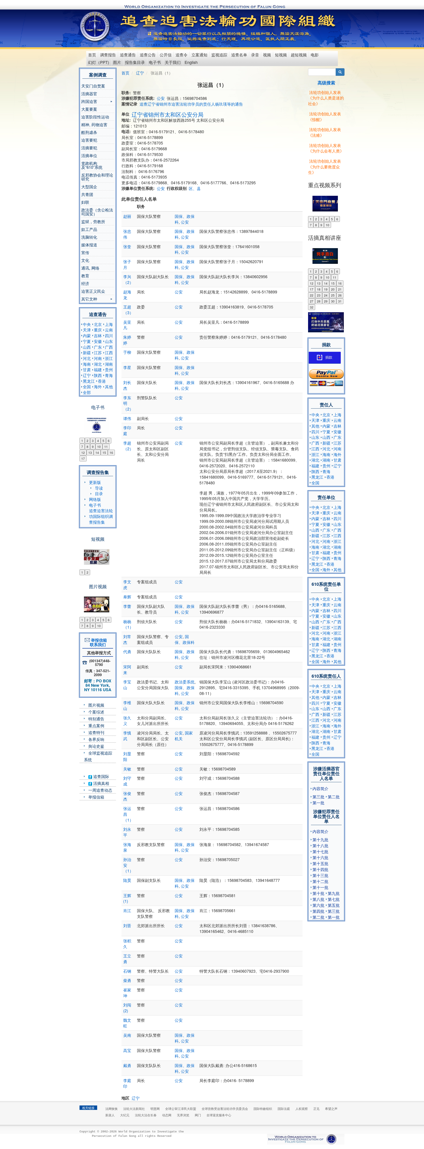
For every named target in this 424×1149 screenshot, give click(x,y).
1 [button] (82, 440)
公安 (161, 98)
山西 (87, 347)
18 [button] (318, 289)
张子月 (127, 264)
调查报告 (108, 54)
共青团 (87, 194)
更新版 (95, 482)
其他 (109, 386)
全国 (87, 386)
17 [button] (83, 458)
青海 (109, 375)
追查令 (181, 54)
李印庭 (127, 430)
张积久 (127, 943)
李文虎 (127, 584)
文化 (85, 260)
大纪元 (124, 1115)
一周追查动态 (100, 790)
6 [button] (109, 440)
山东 (109, 341)
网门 (198, 1115)
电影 (315, 54)
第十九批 (320, 839)
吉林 (98, 335)
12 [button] (83, 452)
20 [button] (333, 289)
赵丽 (127, 216)
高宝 (127, 1050)
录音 (255, 54)
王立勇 (127, 958)
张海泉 (127, 847)
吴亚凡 (127, 325)
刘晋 (127, 925)
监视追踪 (219, 54)
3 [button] (93, 440)
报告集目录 (135, 62)
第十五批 (320, 863)
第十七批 (320, 851)
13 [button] (90, 452)
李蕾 (127, 606)
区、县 (195, 188)
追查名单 (239, 54)
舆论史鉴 (96, 746)
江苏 (98, 352)
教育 (85, 275)
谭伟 (127, 418)
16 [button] (111, 452)
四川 (109, 335)
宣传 (85, 252)
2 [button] (87, 440)
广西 (109, 347)
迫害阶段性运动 (95, 117)
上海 (109, 324)
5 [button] (103, 440)
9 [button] (93, 446)
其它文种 (89, 299)
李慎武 (127, 735)
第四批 (318, 911)
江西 (109, 352)
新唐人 (110, 1115)
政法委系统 (185, 682)
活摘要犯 (89, 147)
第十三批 (320, 875)
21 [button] (340, 289)
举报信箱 (96, 797)
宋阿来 (127, 669)
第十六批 (320, 857)
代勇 (127, 651)
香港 (102, 381)
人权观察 (301, 1108)
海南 (87, 364)
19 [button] (325, 289)
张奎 (127, 246)
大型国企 (89, 186)
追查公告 (148, 54)
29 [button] (325, 301)
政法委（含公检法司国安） (97, 212)
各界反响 (96, 739)
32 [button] (311, 307)
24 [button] (325, 295)
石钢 (127, 971)
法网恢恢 (111, 1108)
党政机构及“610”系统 (91, 165)
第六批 (318, 905)
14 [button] (97, 452)
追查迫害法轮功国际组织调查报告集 (101, 516)
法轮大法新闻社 (134, 1108)
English (191, 62)
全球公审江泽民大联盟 (180, 1108)
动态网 (166, 1115)
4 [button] (98, 440)
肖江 (127, 910)
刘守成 (127, 781)
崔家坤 (127, 992)
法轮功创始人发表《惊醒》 (324, 116)
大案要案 (89, 109)
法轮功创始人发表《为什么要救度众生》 (324, 166)
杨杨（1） (128, 624)
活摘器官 (89, 93)
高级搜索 (326, 82)
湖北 (98, 364)
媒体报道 (89, 244)
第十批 (318, 893)
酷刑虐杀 (89, 132)
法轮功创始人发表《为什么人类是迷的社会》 (326, 97)
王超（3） (128, 309)
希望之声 (331, 1108)
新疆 (87, 352)
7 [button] (82, 446)
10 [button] (99, 446)
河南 (98, 358)
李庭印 (127, 1083)
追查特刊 (96, 732)
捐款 (328, 357)
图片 (117, 62)
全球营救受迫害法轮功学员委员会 (225, 1108)
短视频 (281, 54)
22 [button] (311, 295)
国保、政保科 (185, 639)
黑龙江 (89, 381)
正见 (316, 1108)
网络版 (95, 499)
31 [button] (340, 301)
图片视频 (96, 705)
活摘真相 (100, 783)
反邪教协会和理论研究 (97, 177)
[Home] (95, 26)
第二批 (334, 796)
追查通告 (128, 54)
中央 (87, 324)
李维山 (127, 705)
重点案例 (96, 725)
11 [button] (106, 446)
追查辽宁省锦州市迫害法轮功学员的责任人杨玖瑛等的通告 (191, 104)
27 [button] (311, 301)
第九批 (334, 893)
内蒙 (87, 335)
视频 (267, 54)
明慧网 (155, 1108)
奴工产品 (89, 229)
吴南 (127, 1035)
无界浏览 (183, 1115)
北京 (98, 324)
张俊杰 (127, 796)
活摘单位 (89, 155)
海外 (98, 386)
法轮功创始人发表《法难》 (324, 132)
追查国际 (100, 776)
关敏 (127, 769)
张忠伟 (127, 234)
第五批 (334, 905)
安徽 (98, 341)
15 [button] (104, 452)
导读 (99, 488)
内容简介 (320, 788)
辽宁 (87, 375)
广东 (98, 347)
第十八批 (320, 845)
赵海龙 (127, 294)
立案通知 (199, 54)
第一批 (318, 802)
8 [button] (87, 446)
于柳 (127, 352)
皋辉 (127, 596)
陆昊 (127, 880)
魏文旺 (127, 1023)
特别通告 (96, 718)
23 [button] (318, 295)
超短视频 (299, 54)
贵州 (109, 369)
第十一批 (320, 887)
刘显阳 (127, 756)
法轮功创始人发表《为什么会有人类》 (326, 148)
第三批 (318, 796)
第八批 (318, 899)
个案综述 (96, 712)
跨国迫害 (89, 101)
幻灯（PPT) (98, 62)
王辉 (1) (127, 898)
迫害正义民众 (93, 291)
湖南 (109, 364)
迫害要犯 (89, 140)
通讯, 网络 (90, 268)
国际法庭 (284, 1108)
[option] (98, 422)
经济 (85, 283)
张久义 (127, 720)
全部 (87, 392)
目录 (99, 493)
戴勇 (127, 1065)
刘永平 (127, 832)
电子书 (155, 62)
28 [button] (318, 301)
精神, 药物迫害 (94, 124)
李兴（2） (128, 279)
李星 (127, 367)
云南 (109, 330)
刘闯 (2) (127, 1007)
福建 (98, 369)
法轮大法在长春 (146, 1115)
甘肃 (87, 369)
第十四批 (320, 869)
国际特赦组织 (263, 1108)
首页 (92, 54)
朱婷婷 (127, 340)
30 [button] (333, 301)
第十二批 (320, 881)
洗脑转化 (89, 237)
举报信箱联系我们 (98, 642)
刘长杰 (127, 385)
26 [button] (340, 295)
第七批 (334, 899)
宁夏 (87, 341)
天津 (87, 330)
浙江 (109, 358)
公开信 (166, 54)
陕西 (98, 375)
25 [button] (333, 295)
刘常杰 (127, 639)
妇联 (85, 202)
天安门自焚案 (93, 86)
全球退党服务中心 (218, 1115)
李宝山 (127, 684)
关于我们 (173, 62)
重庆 (98, 330)
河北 (87, 358)
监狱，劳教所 (93, 221)
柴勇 (127, 980)
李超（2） (128, 445)
